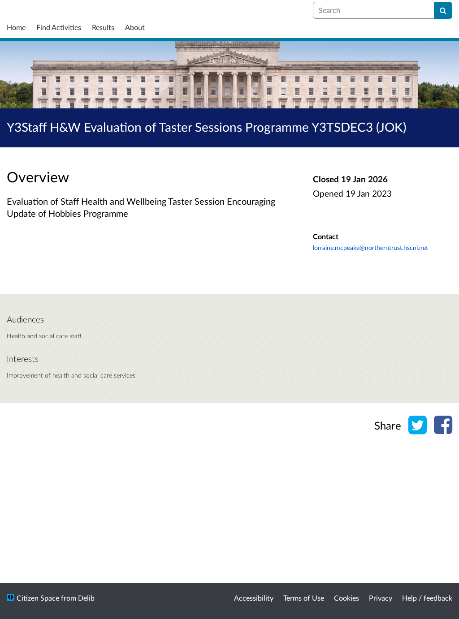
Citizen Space (38, 597)
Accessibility (253, 597)
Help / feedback (427, 597)
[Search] (443, 10)
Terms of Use (303, 597)
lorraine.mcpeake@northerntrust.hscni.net (370, 247)
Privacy (380, 597)
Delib (86, 597)
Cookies (346, 597)
